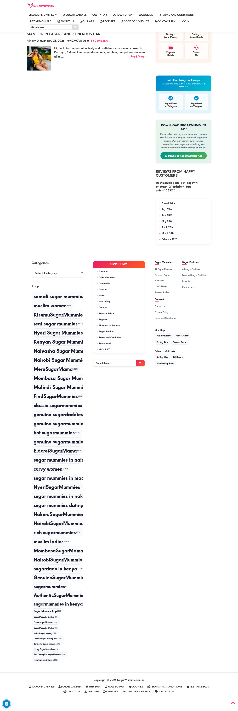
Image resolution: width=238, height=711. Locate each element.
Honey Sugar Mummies (46, 649)
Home (102, 295)
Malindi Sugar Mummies (58, 387)
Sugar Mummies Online (46, 628)
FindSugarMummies (58, 396)
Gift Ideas (177, 357)
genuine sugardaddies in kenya (58, 414)
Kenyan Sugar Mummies (58, 341)
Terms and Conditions (110, 337)
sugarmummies (52, 586)
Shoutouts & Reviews (109, 325)
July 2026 (167, 209)
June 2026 (167, 215)
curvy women (51, 468)
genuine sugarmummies (58, 423)
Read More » (138, 56)
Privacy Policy (106, 313)
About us (103, 271)
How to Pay (105, 301)
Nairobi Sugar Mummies (58, 359)
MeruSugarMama (56, 368)
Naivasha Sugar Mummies (58, 350)
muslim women (53, 305)
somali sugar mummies (58, 296)
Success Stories (162, 291)
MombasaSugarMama (58, 550)
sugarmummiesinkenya (46, 660)
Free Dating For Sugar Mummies (50, 654)
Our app (103, 307)
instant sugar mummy (45, 633)
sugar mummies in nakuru (58, 495)
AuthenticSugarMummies (58, 595)
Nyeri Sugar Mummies (58, 332)
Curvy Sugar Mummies (45, 622)
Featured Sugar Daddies (194, 275)
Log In (185, 21)
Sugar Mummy (163, 335)
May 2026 (167, 221)
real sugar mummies (58, 323)
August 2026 (168, 202)
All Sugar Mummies (164, 269)
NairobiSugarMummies (58, 559)
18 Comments (99, 40)
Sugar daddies (106, 331)
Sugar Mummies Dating (46, 617)
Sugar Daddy (182, 335)
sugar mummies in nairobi (58, 459)
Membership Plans (165, 363)
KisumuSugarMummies (58, 314)
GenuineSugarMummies (58, 577)
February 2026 (169, 239)
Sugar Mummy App (47, 611)
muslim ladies (51, 541)
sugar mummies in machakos (58, 477)
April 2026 (167, 227)
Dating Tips (187, 286)
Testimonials (105, 343)
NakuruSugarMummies (58, 514)
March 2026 (168, 233)
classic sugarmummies (58, 405)
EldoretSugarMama (58, 450)
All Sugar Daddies (191, 269)
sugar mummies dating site (58, 505)
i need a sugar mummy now (48, 638)
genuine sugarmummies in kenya (58, 441)
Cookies (103, 289)
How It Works (161, 286)
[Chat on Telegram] (6, 704)
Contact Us (104, 283)
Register (103, 319)
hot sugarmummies (57, 432)
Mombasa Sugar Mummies (58, 377)
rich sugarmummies (57, 532)
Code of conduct (107, 277)
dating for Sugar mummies (47, 644)
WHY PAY (104, 349)
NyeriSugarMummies (58, 486)
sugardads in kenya (58, 568)
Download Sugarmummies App (185, 155)
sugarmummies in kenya (58, 604)
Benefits (186, 280)
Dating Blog (162, 357)
